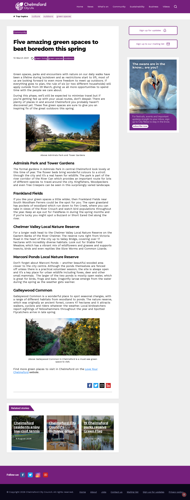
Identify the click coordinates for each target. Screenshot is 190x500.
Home (80, 6)
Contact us (116, 492)
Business (153, 6)
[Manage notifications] (184, 494)
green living (41, 58)
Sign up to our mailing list (150, 44)
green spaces (64, 16)
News (90, 6)
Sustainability (137, 6)
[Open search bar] (175, 6)
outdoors (48, 16)
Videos (166, 6)
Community (119, 6)
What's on (103, 6)
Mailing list (132, 492)
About (93, 492)
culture (36, 16)
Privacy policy (176, 492)
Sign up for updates (150, 30)
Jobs (103, 492)
